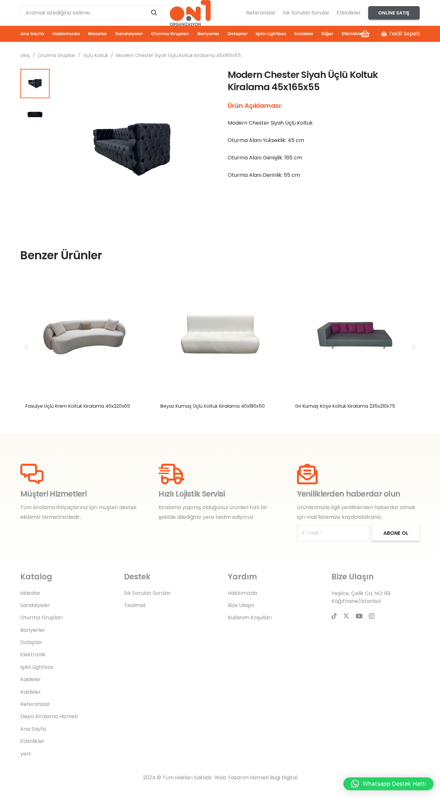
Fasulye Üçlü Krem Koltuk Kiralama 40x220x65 (77, 406)
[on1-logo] (190, 13)
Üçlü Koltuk (95, 55)
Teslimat (135, 605)
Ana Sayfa (33, 729)
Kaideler (30, 679)
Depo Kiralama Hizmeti (49, 716)
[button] (202, 79)
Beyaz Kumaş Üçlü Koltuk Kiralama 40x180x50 (212, 406)
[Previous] (27, 346)
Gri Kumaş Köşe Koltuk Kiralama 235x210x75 (345, 406)
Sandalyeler (35, 605)
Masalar (30, 593)
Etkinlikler (349, 12)
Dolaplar (31, 642)
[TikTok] (334, 616)
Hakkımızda (242, 593)
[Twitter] (346, 616)
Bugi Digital (283, 777)
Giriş (25, 55)
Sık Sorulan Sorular (306, 12)
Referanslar (261, 12)
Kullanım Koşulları (250, 617)
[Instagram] (372, 616)
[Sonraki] (413, 346)
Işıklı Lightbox (36, 667)
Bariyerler (32, 630)
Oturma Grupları (56, 55)
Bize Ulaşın (241, 605)
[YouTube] (359, 616)
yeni (25, 753)
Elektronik (32, 654)
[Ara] (154, 13)
